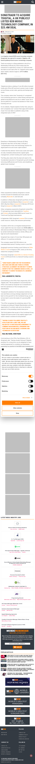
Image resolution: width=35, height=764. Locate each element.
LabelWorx (9, 626)
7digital (24, 58)
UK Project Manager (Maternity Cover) (12, 603)
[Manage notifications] (31, 755)
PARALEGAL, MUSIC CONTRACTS (17, 586)
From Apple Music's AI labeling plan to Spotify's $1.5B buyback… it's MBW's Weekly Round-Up (20, 665)
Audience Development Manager (10, 608)
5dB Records (10, 610)
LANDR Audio (21, 529)
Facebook (22, 745)
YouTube (10, 215)
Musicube (10, 196)
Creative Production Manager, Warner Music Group (15, 619)
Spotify (23, 552)
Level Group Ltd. (20, 540)
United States (17, 552)
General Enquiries (5, 752)
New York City (13, 529)
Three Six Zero (22, 576)
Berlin (11, 576)
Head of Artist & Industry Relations (17, 527)
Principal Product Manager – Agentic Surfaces (17, 550)
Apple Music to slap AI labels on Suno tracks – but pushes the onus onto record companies (20, 656)
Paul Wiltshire (7, 334)
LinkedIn (22, 747)
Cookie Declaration (24, 738)
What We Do (4, 734)
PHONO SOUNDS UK (17, 565)
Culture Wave (12, 615)
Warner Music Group (6, 621)
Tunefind (25, 211)
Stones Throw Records (12, 605)
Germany (15, 576)
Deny (17, 413)
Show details (26, 397)
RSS (21, 752)
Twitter (22, 750)
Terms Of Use (22, 732)
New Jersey (13, 599)
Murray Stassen (6, 33)
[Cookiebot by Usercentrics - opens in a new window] (26, 349)
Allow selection (17, 408)
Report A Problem (5, 754)
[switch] (30, 381)
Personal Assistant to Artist (17, 575)
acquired (25, 202)
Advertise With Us (5, 747)
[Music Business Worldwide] (17, 2)
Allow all (17, 402)
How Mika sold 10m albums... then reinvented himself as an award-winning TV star (19, 674)
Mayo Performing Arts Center (24, 599)
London (3, 605)
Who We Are (4, 732)
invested (21, 218)
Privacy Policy (22, 736)
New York (12, 552)
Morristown (7, 599)
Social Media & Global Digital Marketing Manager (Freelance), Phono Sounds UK (17, 563)
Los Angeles (4, 615)
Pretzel (5, 213)
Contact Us (4, 745)
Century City (7, 588)
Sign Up (18, 647)
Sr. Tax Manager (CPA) (17, 539)
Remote (3, 626)
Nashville (13, 540)
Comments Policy (23, 734)
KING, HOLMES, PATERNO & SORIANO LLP (21, 588)
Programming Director (18, 598)
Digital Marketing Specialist (9, 614)
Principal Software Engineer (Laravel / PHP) (13, 624)
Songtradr (4, 58)
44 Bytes (9, 762)
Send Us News (4, 750)
